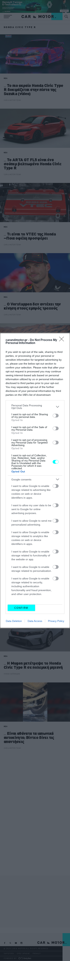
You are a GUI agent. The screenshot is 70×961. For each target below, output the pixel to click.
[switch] (56, 415)
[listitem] (35, 406)
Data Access (35, 620)
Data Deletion (14, 620)
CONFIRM (21, 607)
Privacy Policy (56, 620)
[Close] (62, 340)
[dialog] (35, 480)
